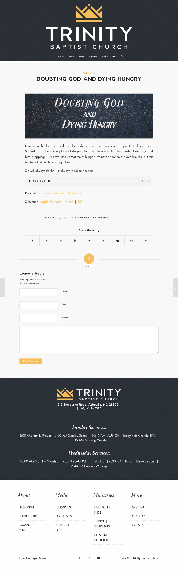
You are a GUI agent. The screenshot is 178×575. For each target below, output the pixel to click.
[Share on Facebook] (32, 241)
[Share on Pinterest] (75, 241)
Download (75, 193)
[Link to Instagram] (89, 558)
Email (65, 304)
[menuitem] (60, 56)
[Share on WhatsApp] (61, 241)
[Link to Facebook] (79, 558)
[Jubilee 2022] (2, 287)
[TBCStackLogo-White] (89, 26)
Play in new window (50, 193)
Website (65, 317)
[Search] (121, 56)
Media (62, 494)
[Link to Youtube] (98, 558)
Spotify (69, 201)
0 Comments (80, 217)
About (24, 494)
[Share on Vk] (117, 241)
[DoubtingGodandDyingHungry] (89, 116)
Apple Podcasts (50, 201)
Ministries (103, 494)
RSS (80, 201)
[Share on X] (47, 241)
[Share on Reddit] (132, 241)
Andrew (103, 217)
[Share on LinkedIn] (89, 241)
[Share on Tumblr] (103, 241)
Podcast (89, 72)
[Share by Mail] (146, 241)
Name (65, 291)
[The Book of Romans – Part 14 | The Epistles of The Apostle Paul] (175, 287)
